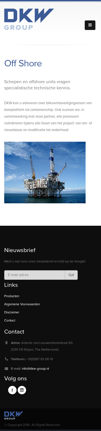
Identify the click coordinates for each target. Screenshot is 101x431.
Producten (11, 296)
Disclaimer (11, 312)
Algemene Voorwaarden (22, 304)
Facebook (12, 390)
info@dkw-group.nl (35, 369)
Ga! (71, 274)
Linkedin (22, 390)
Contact (9, 320)
